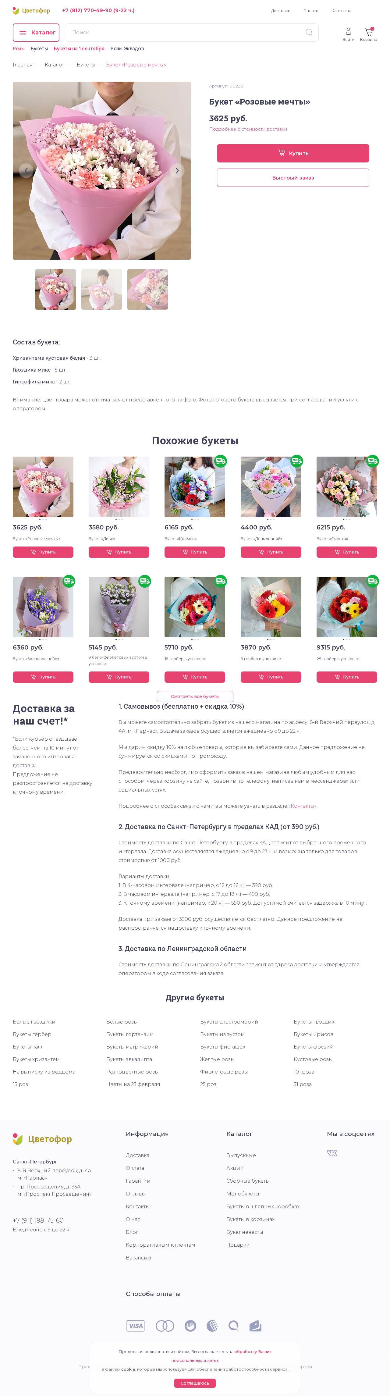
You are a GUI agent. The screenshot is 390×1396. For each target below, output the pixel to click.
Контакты (341, 10)
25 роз (208, 1084)
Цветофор (36, 10)
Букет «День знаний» (261, 538)
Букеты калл (28, 1047)
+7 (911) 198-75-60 (38, 1220)
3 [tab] (46, 519)
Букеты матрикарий (132, 1047)
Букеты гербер (32, 1034)
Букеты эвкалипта (129, 1059)
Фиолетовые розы (224, 1072)
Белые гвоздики (34, 1022)
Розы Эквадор (127, 48)
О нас (133, 1219)
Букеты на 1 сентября (79, 48)
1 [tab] (40, 519)
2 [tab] (43, 519)
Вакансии (138, 1258)
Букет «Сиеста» (332, 538)
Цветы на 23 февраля (133, 1084)
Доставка (280, 10)
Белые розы (122, 1022)
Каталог (239, 1134)
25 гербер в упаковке (338, 658)
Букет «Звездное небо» (36, 658)
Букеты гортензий (130, 1034)
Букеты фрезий (314, 1047)
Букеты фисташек (222, 1047)
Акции (235, 1168)
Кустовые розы (313, 1059)
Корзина (368, 34)
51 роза (303, 1084)
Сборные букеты (248, 1181)
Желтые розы (217, 1059)
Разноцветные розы (132, 1072)
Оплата (310, 10)
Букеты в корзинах (250, 1219)
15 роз (20, 1084)
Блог (132, 1232)
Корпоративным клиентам (160, 1245)
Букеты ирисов (313, 1034)
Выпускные (241, 1155)
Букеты (39, 48)
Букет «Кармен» (181, 538)
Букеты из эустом (222, 1034)
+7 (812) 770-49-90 (87, 10)
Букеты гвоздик (314, 1022)
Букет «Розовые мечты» (37, 538)
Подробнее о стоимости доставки (248, 129)
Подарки (238, 1245)
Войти (348, 39)
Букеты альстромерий (229, 1022)
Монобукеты (242, 1194)
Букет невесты (244, 1232)
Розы (19, 48)
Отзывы (136, 1194)
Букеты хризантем (36, 1059)
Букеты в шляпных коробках (263, 1206)
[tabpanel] (43, 487)
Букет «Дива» (102, 538)
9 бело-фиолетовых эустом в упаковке (118, 660)
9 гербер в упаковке (261, 658)
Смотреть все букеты (195, 696)
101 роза (304, 1072)
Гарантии (138, 1181)
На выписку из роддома (44, 1072)
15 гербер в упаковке (185, 658)
